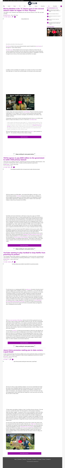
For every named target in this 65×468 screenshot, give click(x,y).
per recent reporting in (15, 320)
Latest (9, 6)
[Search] (4, 6)
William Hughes (6, 164)
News (15, 6)
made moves (28, 289)
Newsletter (55, 6)
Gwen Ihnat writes (32, 119)
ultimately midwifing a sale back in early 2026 (32, 234)
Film (24, 6)
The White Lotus (9, 49)
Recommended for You (52, 8)
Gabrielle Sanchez (7, 15)
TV (19, 6)
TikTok (9, 167)
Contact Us (49, 459)
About (15, 459)
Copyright (39, 459)
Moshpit (22, 0)
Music (30, 6)
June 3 (32, 131)
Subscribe (43, 6)
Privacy (44, 459)
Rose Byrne (8, 46)
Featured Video (50, 26)
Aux (49, 6)
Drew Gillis (6, 356)
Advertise (24, 459)
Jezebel (11, 0)
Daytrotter (18, 0)
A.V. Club (7, 0)
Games (36, 6)
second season (38, 46)
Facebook (34, 459)
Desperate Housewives (37, 125)
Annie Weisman (26, 111)
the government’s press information (21, 237)
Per (19, 195)
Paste (4, 0)
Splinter (14, 0)
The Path (9, 126)
